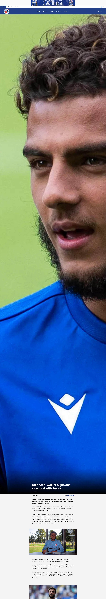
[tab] (3, 7)
